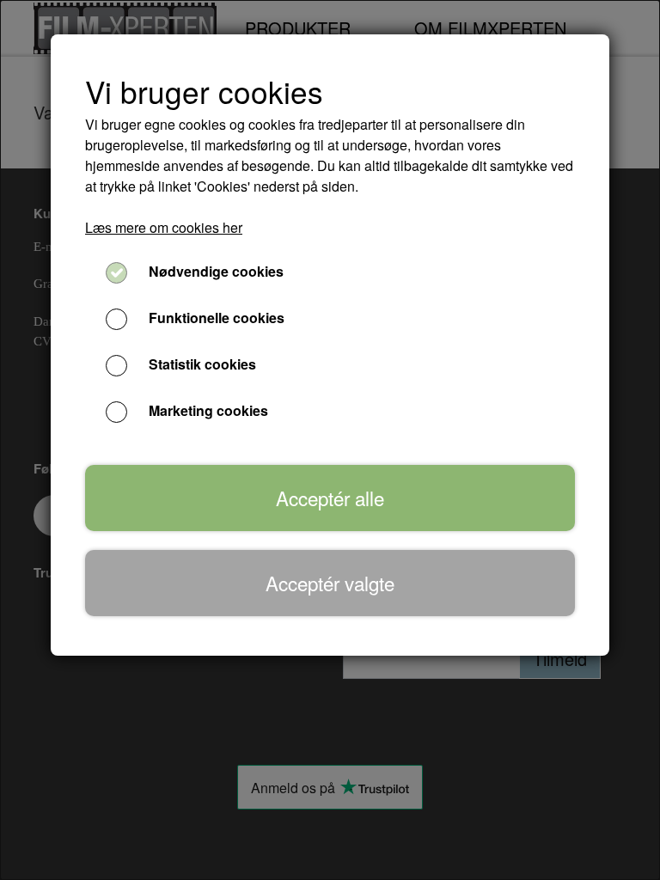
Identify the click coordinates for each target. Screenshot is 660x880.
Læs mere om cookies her (163, 227)
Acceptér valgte (330, 582)
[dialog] (330, 440)
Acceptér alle (330, 497)
